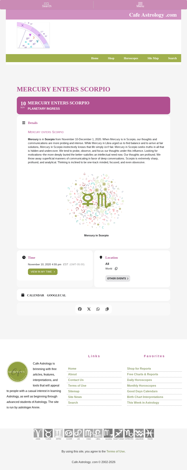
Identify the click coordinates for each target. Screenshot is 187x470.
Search (73, 402)
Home (72, 368)
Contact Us (76, 380)
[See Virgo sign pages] (88, 440)
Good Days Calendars (142, 391)
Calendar (35, 295)
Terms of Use (77, 385)
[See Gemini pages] (58, 440)
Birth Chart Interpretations (145, 397)
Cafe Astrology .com (44, 33)
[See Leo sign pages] (78, 440)
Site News (75, 397)
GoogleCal (56, 295)
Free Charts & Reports (142, 374)
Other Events (116, 278)
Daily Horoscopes (139, 380)
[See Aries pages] (38, 440)
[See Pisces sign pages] (149, 440)
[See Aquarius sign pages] (139, 440)
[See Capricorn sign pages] (129, 440)
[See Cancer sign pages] (68, 440)
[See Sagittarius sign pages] (118, 440)
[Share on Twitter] (89, 309)
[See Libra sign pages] (97, 440)
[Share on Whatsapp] (98, 309)
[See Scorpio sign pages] (108, 440)
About (72, 374)
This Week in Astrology (143, 402)
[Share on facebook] (79, 309)
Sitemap (73, 391)
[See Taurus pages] (48, 440)
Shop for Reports (139, 368)
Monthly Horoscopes (141, 385)
